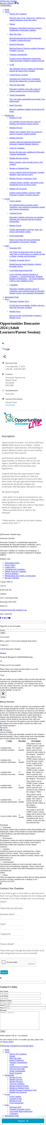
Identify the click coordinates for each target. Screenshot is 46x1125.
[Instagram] (7, 618)
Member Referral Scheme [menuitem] (19, 1086)
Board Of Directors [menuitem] (16, 1060)
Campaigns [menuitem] (13, 1113)
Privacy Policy (10, 565)
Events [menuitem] (7, 1094)
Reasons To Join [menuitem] (15, 1077)
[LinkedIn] (5, 618)
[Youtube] (9, 618)
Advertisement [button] (5, 860)
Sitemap (3, 653)
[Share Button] (4, 356)
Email (2, 630)
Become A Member (12, 578)
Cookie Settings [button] (6, 690)
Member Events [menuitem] (15, 1101)
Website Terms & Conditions (15, 571)
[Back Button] (3, 343)
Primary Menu (5, 5)
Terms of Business (11, 574)
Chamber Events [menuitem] (15, 1099)
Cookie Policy (10, 567)
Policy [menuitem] (7, 1105)
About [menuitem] (7, 1052)
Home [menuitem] (7, 1050)
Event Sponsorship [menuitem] (16, 1103)
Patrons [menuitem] (12, 1056)
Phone (2, 1008)
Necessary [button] (4, 728)
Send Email (10, 405)
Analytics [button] (3, 847)
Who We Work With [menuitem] (17, 1069)
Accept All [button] (16, 690)
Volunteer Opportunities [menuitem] (18, 1062)
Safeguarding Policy (12, 563)
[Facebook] (0, 618)
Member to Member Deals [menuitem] (19, 1088)
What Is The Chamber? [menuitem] (18, 1054)
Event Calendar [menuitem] (15, 1096)
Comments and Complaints (15, 569)
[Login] (16, 3)
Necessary (6, 730)
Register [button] (21, 1121)
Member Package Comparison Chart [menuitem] (23, 1090)
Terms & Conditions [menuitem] (17, 1084)
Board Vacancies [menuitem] (15, 1073)
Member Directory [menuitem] (16, 1082)
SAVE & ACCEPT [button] (7, 881)
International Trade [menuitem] (12, 1116)
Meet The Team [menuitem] (15, 1058)
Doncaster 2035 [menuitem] (15, 1107)
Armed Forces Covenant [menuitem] (18, 1067)
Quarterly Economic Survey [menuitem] (19, 1109)
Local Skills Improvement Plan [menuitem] (20, 1111)
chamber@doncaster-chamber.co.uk (13, 610)
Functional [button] (4, 825)
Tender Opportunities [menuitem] (17, 1071)
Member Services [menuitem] (15, 1079)
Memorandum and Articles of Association (20, 576)
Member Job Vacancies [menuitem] (18, 1092)
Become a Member (7, 3)
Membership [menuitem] (9, 1075)
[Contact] (18, 3)
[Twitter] (3, 618)
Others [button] (2, 873)
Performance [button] (4, 836)
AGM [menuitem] (11, 1065)
